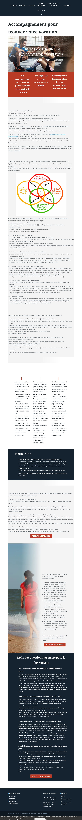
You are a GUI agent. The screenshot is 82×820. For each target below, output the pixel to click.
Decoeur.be (46, 813)
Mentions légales (14, 793)
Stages (32, 6)
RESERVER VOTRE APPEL (41, 536)
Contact (41, 10)
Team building (41, 5)
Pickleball (64, 793)
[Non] (46, 819)
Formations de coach (53, 5)
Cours (22, 6)
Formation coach (66, 799)
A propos (66, 6)
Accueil (13, 6)
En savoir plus (41, 819)
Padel (63, 796)
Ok (36, 819)
